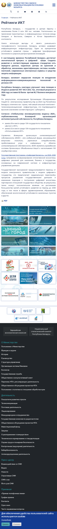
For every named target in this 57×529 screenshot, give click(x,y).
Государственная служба (11, 374)
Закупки (4, 431)
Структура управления (10, 362)
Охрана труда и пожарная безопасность (17, 442)
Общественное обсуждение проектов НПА (19, 385)
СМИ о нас (5, 480)
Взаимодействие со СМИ (11, 464)
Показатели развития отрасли (13, 399)
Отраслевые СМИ (8, 476)
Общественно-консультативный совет (17, 378)
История (4, 354)
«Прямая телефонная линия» (13, 493)
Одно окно (5, 505)
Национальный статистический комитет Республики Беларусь (41, 331)
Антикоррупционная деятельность (15, 454)
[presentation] (2, 332)
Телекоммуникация (9, 403)
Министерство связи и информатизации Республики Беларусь (28, 5)
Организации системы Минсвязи (14, 366)
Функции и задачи (8, 350)
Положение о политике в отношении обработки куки (23, 389)
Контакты (5, 501)
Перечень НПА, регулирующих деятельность (20, 382)
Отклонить (16, 524)
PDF (5, 201)
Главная (4, 17)
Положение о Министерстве (13, 346)
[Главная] (7, 5)
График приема (7, 497)
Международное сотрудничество (15, 415)
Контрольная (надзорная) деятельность (17, 446)
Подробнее (6, 520)
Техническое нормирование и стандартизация (20, 438)
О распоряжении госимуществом (14, 434)
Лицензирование (8, 411)
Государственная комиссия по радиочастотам (20, 419)
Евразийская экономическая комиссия (15, 331)
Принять (5, 524)
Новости (4, 472)
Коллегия (5, 370)
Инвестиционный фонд (10, 427)
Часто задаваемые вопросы (12, 509)
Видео (4, 468)
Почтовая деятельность (11, 407)
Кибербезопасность (9, 450)
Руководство (6, 358)
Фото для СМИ (7, 483)
